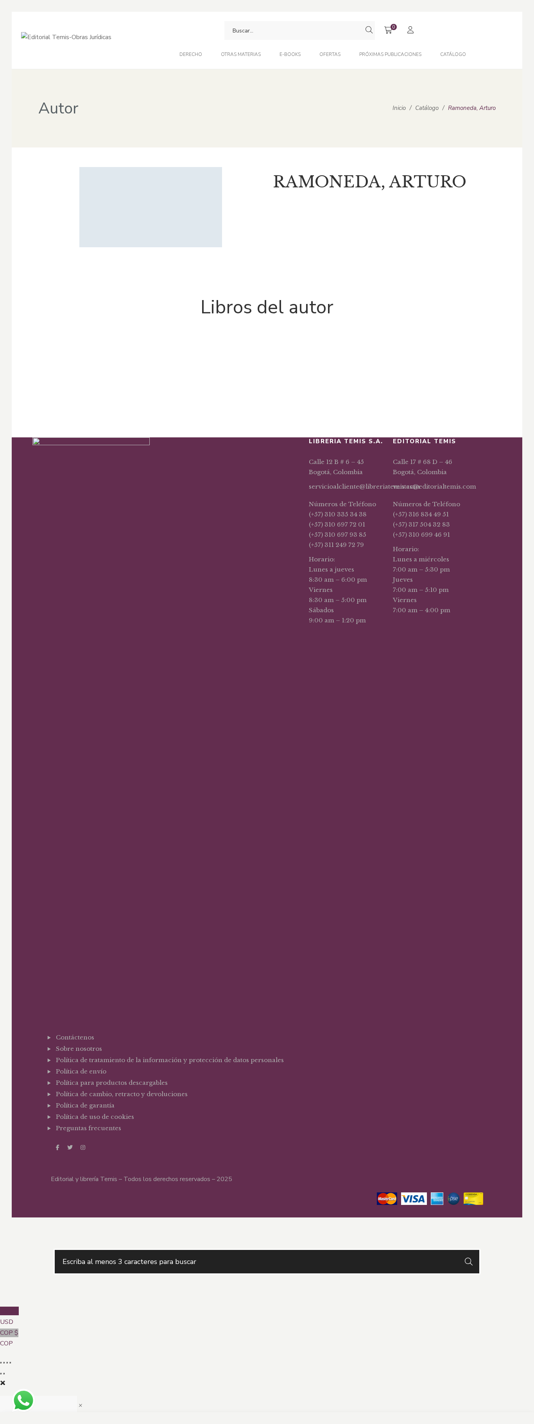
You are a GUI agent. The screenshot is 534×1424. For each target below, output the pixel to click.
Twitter (70, 1147)
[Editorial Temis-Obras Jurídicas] (66, 40)
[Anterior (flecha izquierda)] (1, 1373)
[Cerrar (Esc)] (10, 1362)
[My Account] (411, 30)
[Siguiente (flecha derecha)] (4, 1373)
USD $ (9, 1316)
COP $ (9, 1338)
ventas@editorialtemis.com (434, 486)
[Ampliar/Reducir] (1, 1362)
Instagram (83, 1147)
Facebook (57, 1147)
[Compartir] (7, 1362)
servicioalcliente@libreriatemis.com (364, 486)
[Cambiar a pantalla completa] (4, 1362)
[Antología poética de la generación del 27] (79, 351)
